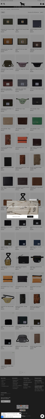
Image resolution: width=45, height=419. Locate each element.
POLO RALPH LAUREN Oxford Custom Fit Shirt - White (17, 415)
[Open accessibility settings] (2, 417)
